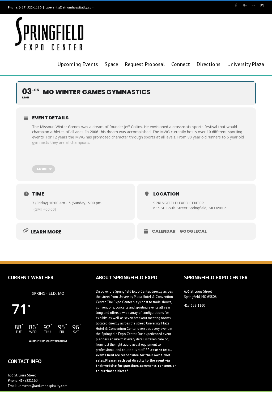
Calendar (164, 231)
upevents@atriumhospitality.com (69, 7)
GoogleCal (193, 231)
